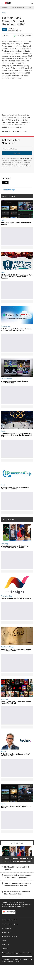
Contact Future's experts (10, 924)
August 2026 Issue (18, 7)
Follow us (18, 35)
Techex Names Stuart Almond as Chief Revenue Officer (17, 893)
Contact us (5, 944)
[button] (2, 3)
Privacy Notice (27, 160)
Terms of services (24, 158)
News (4, 30)
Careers (4, 940)
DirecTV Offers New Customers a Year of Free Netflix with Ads (17, 884)
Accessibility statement (9, 936)
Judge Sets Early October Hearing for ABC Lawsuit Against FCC (17, 876)
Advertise (5, 949)
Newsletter (28, 35)
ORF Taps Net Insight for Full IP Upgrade (16, 868)
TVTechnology (14, 29)
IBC (30, 7)
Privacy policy (6, 928)
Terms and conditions (9, 920)
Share (6, 35)
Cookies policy (6, 932)
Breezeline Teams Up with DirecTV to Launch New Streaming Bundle (18, 860)
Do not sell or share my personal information (16, 953)
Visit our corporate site (16, 906)
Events (4, 13)
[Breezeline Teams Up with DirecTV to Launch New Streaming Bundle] (17, 854)
